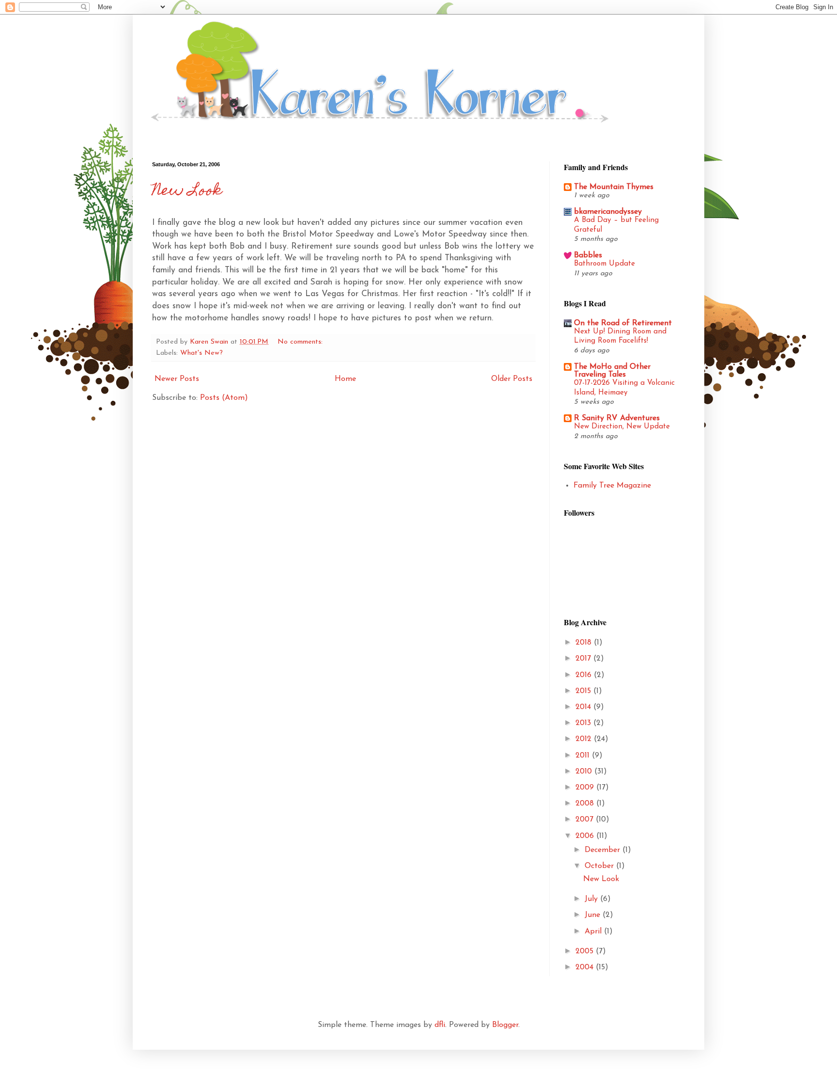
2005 (585, 951)
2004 (585, 967)
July (592, 899)
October (600, 866)
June (594, 915)
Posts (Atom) (224, 398)
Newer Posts (177, 379)
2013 (584, 723)
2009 (585, 787)
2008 (585, 803)
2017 (584, 659)
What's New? (201, 353)
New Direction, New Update (622, 426)
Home (345, 379)
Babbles (588, 255)
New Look (187, 191)
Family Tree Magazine (612, 485)
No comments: (301, 342)
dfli (439, 1025)
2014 (584, 707)
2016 (584, 675)
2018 (584, 643)
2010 (584, 771)
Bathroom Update (604, 264)
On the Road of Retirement (623, 323)
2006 (585, 836)
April (594, 931)
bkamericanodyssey (608, 212)
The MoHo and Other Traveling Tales (612, 371)
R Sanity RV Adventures (617, 418)
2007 (585, 819)
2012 (584, 739)
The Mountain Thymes (613, 187)
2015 (584, 691)
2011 (583, 755)
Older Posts (511, 379)
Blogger (505, 1025)
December (603, 850)
